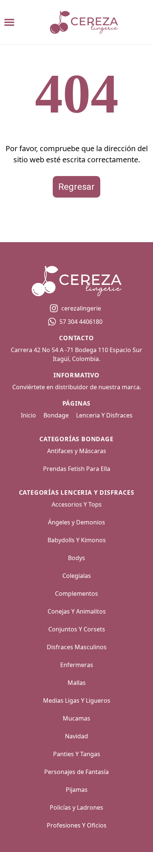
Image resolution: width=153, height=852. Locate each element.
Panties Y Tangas (76, 754)
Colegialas (76, 576)
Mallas (77, 683)
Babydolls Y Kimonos (77, 540)
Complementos (76, 593)
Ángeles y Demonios (76, 522)
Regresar (76, 187)
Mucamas (76, 718)
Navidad (76, 736)
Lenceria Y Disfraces (104, 415)
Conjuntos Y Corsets (76, 629)
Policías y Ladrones (76, 807)
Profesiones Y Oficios (77, 825)
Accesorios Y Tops (77, 504)
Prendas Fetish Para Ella (76, 469)
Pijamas (77, 790)
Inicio (28, 415)
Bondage (56, 415)
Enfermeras (76, 665)
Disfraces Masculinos (77, 647)
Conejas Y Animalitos (77, 611)
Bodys (76, 558)
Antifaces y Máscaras (76, 451)
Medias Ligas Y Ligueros (76, 700)
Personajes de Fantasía (76, 772)
